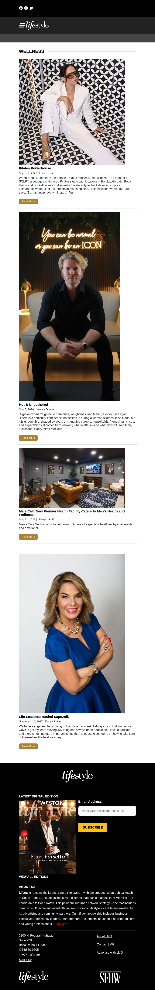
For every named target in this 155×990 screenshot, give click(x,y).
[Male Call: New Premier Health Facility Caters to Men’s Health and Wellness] (72, 479)
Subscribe (93, 827)
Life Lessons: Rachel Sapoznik (44, 717)
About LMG (104, 936)
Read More (28, 201)
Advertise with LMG (110, 952)
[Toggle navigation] (21, 25)
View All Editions (33, 876)
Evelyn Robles (53, 721)
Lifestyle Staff (46, 519)
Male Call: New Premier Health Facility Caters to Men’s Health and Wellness (72, 513)
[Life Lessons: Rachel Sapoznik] (72, 634)
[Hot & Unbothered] (72, 307)
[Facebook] (21, 8)
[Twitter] (31, 8)
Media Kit (25, 960)
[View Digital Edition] (47, 837)
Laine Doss (46, 173)
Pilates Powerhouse (35, 168)
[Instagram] (26, 8)
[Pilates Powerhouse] (72, 113)
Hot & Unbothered (33, 404)
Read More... (62, 924)
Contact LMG (105, 944)
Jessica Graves (45, 409)
